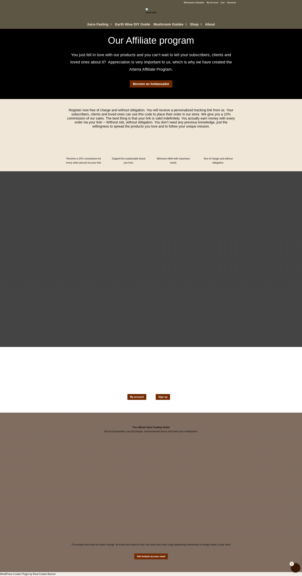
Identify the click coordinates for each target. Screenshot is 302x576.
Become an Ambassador (151, 84)
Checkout (231, 3)
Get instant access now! (151, 556)
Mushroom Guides (168, 24)
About (210, 24)
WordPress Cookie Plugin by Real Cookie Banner (28, 574)
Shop (194, 24)
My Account (212, 3)
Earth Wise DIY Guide (132, 24)
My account (137, 397)
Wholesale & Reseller (194, 3)
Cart (222, 3)
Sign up (163, 397)
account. (187, 383)
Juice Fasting (97, 24)
